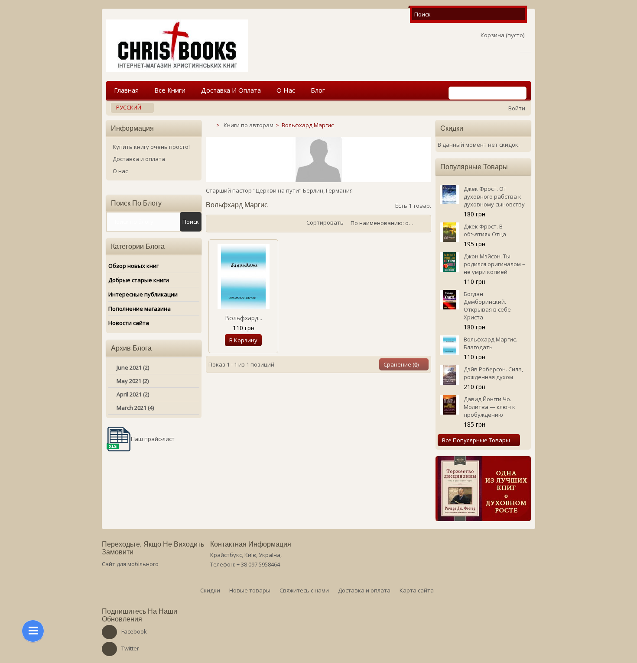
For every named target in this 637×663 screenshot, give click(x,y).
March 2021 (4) (135, 408)
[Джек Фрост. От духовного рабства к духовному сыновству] (449, 194)
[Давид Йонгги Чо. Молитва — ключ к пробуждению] (449, 405)
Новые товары (249, 590)
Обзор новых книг (133, 266)
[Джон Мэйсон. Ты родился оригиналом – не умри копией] (449, 262)
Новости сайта (128, 323)
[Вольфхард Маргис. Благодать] (244, 276)
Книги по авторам (248, 125)
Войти (516, 108)
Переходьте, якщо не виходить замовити (153, 548)
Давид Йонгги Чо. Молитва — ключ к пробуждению (489, 406)
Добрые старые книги (138, 280)
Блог (318, 90)
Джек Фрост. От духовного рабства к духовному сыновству (494, 196)
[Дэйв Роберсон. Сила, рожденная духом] (449, 375)
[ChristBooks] (177, 45)
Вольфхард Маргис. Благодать (490, 343)
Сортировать (325, 222)
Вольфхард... (243, 318)
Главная (126, 90)
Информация (132, 128)
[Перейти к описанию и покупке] (483, 488)
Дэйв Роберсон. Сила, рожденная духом (493, 373)
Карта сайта (417, 590)
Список (227, 223)
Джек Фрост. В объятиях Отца (485, 230)
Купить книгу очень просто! (151, 147)
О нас (285, 90)
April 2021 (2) (133, 394)
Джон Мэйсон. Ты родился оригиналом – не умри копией (494, 264)
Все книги (169, 90)
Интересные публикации (143, 294)
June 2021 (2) (133, 367)
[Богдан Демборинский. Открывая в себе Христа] (449, 299)
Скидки (451, 128)
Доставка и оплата (231, 90)
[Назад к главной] (209, 125)
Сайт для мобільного (130, 564)
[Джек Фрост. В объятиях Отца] (449, 232)
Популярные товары (474, 167)
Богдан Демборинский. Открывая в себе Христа (487, 305)
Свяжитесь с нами (304, 590)
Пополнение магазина (139, 308)
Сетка (214, 223)
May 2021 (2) (133, 381)
